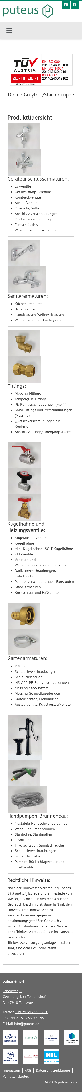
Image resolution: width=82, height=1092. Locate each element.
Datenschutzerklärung (53, 1070)
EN (75, 4)
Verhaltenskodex (16, 1076)
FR (66, 4)
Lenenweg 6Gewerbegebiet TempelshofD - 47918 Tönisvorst (24, 997)
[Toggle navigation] (9, 30)
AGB (28, 1070)
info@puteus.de (26, 1023)
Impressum (11, 1070)
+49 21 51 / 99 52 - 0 (31, 1011)
